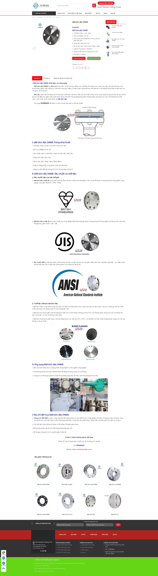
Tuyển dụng (93, 534)
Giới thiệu (73, 534)
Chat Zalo (4, 560)
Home (33, 17)
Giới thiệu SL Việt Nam (75, 13)
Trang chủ (61, 13)
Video (105, 13)
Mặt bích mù (114, 514)
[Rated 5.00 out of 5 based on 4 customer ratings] (86, 27)
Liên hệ (113, 13)
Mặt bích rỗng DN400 (43, 514)
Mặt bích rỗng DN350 (43, 484)
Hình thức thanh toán (64, 552)
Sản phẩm (88, 13)
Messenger (3, 565)
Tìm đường (4, 554)
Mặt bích (58, 17)
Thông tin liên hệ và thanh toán (62, 78)
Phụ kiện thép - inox (49, 17)
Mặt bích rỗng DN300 (91, 484)
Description (37, 78)
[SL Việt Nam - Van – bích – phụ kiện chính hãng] (42, 5)
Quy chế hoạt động (87, 547)
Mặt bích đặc (62, 99)
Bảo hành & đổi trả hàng (65, 544)
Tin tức (98, 13)
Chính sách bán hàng (64, 547)
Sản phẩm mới (111, 22)
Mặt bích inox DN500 (115, 484)
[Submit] (94, 5)
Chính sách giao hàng (64, 550)
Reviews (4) (47, 78)
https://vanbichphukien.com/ (82, 449)
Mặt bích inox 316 (67, 514)
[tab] (37, 78)
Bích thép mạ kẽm (67, 484)
